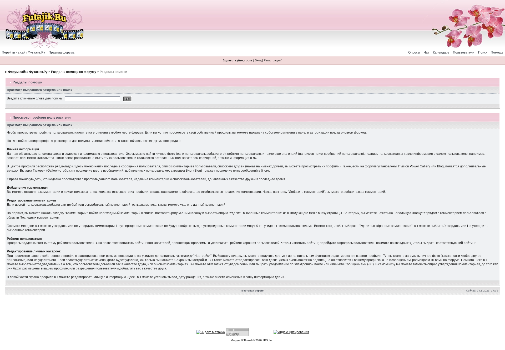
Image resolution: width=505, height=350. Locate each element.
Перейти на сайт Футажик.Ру (23, 52)
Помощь (497, 52)
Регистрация (272, 60)
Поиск (482, 52)
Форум (235, 340)
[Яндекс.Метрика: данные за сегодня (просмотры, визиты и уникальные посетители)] (210, 332)
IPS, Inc (268, 340)
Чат (426, 52)
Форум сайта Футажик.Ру (28, 72)
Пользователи (463, 52)
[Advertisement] (252, 312)
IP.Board (246, 340)
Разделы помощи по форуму (73, 72)
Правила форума (61, 52)
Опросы (414, 52)
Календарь (441, 52)
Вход (258, 60)
